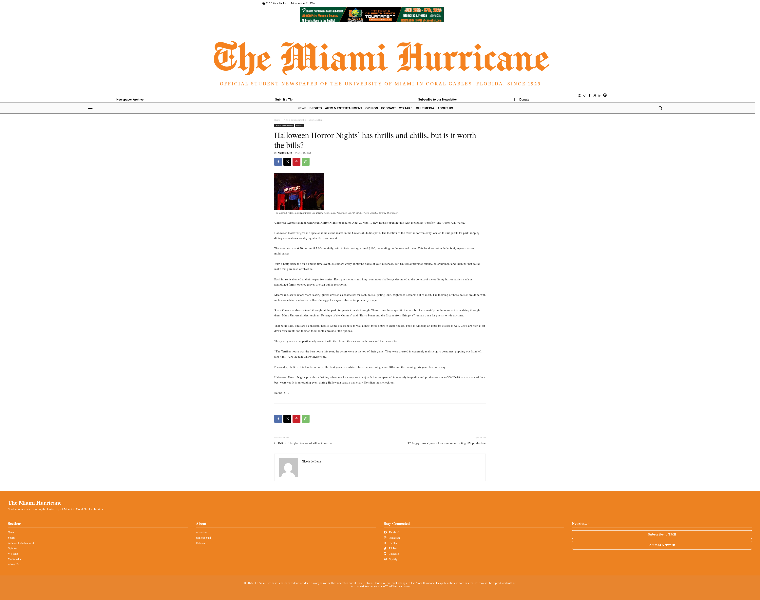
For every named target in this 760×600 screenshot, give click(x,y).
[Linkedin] (599, 95)
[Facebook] (589, 95)
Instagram (394, 537)
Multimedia (14, 559)
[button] (660, 108)
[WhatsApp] (306, 162)
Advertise (201, 532)
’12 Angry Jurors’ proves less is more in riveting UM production (446, 443)
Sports (11, 537)
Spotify (392, 559)
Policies (200, 543)
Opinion (12, 548)
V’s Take (13, 553)
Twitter (392, 543)
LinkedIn (393, 553)
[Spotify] (605, 95)
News (11, 532)
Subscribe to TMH (662, 534)
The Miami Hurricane (35, 502)
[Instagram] (579, 95)
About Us (13, 564)
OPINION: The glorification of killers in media (303, 443)
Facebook (394, 532)
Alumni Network (662, 545)
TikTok (392, 548)
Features (299, 125)
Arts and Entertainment (21, 543)
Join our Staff (203, 537)
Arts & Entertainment (294, 119)
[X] (287, 162)
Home (277, 119)
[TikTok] (584, 95)
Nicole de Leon (285, 152)
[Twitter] (595, 95)
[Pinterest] (296, 162)
